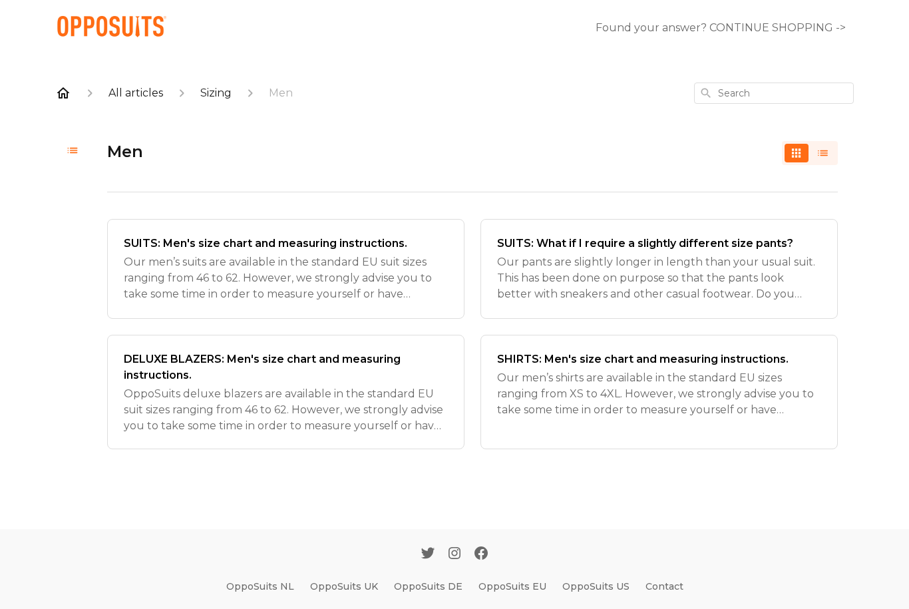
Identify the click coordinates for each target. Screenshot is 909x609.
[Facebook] (481, 554)
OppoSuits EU (512, 586)
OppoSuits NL (260, 586)
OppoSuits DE (428, 586)
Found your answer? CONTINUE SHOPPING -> (721, 27)
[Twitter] (428, 554)
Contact (664, 586)
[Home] (63, 93)
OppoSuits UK (344, 586)
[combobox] (774, 93)
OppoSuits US (596, 586)
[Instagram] (454, 554)
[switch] (810, 153)
